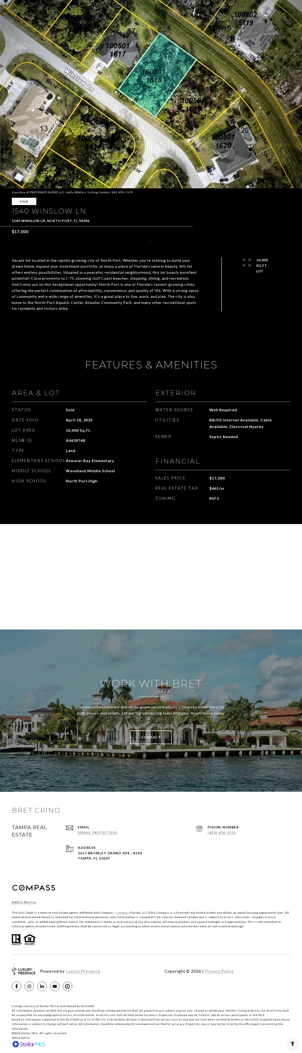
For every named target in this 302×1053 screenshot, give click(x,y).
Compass (122, 912)
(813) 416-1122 (222, 833)
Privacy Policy (219, 971)
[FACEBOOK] (16, 986)
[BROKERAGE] (67, 986)
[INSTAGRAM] (29, 986)
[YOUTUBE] (54, 986)
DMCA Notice (24, 902)
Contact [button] (151, 737)
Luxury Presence (83, 971)
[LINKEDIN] (42, 986)
